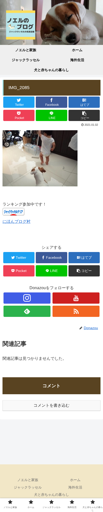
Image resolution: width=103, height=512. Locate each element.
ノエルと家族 (27, 480)
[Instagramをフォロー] (27, 298)
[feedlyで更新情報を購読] (27, 311)
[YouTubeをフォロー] (76, 298)
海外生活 (75, 487)
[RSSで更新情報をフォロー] (76, 311)
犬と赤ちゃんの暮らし (51, 495)
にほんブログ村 (16, 221)
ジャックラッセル (28, 487)
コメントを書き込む (52, 405)
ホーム (75, 480)
